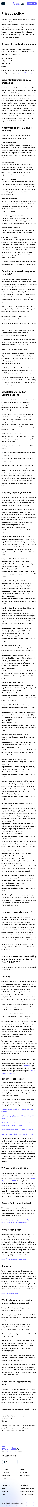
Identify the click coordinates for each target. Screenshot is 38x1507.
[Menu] (3, 3)
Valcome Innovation (10, 1452)
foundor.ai (26, 1066)
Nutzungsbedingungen (27, 1488)
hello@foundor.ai (10, 1455)
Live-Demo (5, 1472)
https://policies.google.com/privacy (14, 1222)
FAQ (3, 1494)
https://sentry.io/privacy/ (10, 1293)
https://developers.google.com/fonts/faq (15, 1220)
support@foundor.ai (25, 73)
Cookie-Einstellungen (27, 1494)
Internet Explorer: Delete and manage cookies (17, 1130)
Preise (4, 1478)
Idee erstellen (6, 1475)
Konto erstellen (25, 1475)
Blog (3, 1488)
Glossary (5, 1491)
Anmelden (31, 3)
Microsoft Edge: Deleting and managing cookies (17, 1134)
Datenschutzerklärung (27, 1491)
